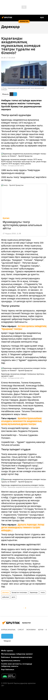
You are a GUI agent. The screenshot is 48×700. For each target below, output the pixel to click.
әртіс (13, 597)
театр (43, 592)
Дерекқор (5, 592)
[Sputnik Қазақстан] (7, 18)
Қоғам (6, 218)
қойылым (5, 597)
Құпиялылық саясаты (10, 660)
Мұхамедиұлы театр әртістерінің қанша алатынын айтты (22, 225)
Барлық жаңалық (8, 630)
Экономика (31, 630)
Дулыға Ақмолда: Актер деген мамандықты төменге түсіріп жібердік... (23, 527)
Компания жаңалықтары (21, 657)
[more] (43, 233)
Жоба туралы (7, 651)
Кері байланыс (7, 669)
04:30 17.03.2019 (8, 58)
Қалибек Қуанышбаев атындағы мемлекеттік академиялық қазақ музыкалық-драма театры (21, 421)
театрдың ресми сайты (16, 166)
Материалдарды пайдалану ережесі (17, 654)
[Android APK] (8, 676)
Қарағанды (34, 592)
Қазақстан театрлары (19, 592)
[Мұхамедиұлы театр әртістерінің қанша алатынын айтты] (24, 199)
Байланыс (5, 657)
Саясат (21, 630)
